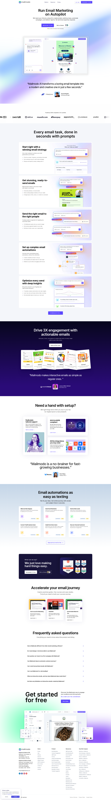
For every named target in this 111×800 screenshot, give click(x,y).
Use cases (68, 767)
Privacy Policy (82, 797)
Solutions (39, 769)
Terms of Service (73, 797)
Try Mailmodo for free (55, 313)
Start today (65, 701)
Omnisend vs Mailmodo (83, 762)
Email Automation (55, 767)
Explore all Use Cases (55, 345)
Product (54, 749)
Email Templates (69, 754)
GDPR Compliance (41, 762)
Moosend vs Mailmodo (83, 765)
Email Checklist (68, 760)
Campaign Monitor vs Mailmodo (85, 774)
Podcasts (67, 774)
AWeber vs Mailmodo (83, 772)
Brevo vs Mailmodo (82, 760)
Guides (67, 771)
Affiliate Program (41, 760)
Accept (15, 796)
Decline (6, 796)
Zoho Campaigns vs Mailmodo (85, 763)
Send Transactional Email (56, 763)
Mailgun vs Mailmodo (83, 776)
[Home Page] (24, 2)
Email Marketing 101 (69, 753)
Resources (68, 749)
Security (39, 767)
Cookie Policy (89, 797)
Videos (67, 776)
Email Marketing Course (70, 763)
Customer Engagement (56, 753)
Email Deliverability (55, 760)
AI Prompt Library (69, 787)
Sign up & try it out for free (55, 542)
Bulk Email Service (55, 765)
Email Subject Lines (69, 758)
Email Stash (68, 762)
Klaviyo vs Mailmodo (83, 756)
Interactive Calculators (70, 785)
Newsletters (68, 778)
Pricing (39, 751)
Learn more (53, 432)
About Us (39, 756)
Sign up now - (47, 25)
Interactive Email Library (70, 788)
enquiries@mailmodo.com (24, 770)
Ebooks (67, 772)
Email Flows (68, 756)
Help (38, 753)
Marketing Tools (69, 780)
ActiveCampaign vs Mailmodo (84, 753)
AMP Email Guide (69, 751)
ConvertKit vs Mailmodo (83, 778)
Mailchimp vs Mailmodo (83, 751)
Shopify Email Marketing (56, 758)
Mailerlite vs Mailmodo (83, 758)
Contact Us (40, 765)
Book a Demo (40, 763)
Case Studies (68, 769)
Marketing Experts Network (71, 783)
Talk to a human (30, 429)
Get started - (31, 572)
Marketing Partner (41, 758)
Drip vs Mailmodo (82, 769)
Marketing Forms (69, 781)
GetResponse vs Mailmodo (84, 771)
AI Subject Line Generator (71, 765)
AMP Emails (54, 754)
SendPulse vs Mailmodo (83, 767)
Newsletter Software (55, 769)
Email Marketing (55, 751)
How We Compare (83, 749)
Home (39, 749)
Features (39, 754)
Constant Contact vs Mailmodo (85, 754)
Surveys (53, 756)
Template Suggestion (56, 771)
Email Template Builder (56, 762)
